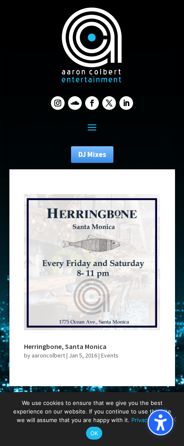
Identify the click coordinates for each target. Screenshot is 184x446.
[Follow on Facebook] (92, 103)
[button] (92, 127)
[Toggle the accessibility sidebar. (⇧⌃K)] (160, 422)
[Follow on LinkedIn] (126, 103)
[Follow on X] (109, 103)
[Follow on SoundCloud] (75, 103)
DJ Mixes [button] (92, 154)
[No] (173, 419)
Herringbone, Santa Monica (65, 346)
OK (94, 433)
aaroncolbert (48, 355)
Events (110, 355)
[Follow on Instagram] (58, 103)
